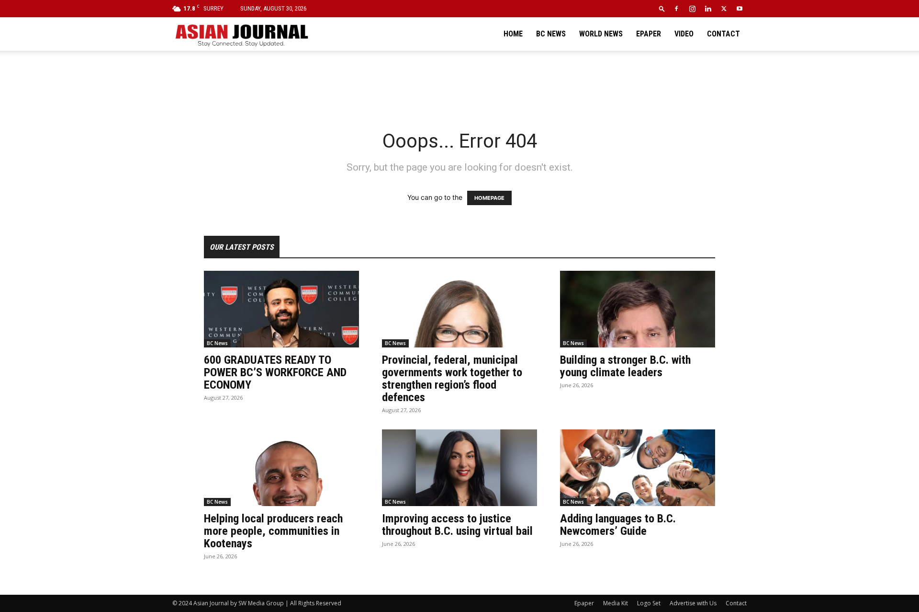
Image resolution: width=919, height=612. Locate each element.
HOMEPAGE (489, 198)
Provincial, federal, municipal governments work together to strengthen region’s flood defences (452, 378)
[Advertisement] (459, 83)
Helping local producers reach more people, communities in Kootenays (273, 531)
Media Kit (615, 603)
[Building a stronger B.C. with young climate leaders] (637, 309)
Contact (723, 33)
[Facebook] (676, 8)
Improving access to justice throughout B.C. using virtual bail (457, 525)
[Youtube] (739, 8)
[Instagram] (692, 8)
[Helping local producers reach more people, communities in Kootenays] (281, 467)
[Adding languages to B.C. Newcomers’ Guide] (637, 467)
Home (513, 33)
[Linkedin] (708, 8)
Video (684, 33)
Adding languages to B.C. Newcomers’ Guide (618, 525)
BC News (551, 33)
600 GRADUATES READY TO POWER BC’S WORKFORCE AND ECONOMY (275, 372)
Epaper (648, 33)
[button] (662, 8)
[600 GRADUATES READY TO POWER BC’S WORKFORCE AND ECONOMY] (281, 309)
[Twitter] (724, 8)
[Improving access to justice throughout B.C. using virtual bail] (459, 467)
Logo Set (649, 603)
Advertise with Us (693, 603)
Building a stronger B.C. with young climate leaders (625, 366)
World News (601, 33)
